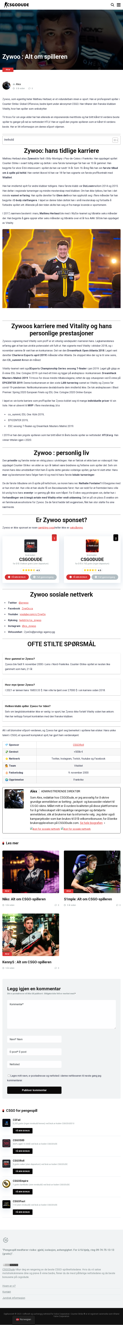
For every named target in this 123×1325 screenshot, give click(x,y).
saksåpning (76, 527)
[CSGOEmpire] (6, 1187)
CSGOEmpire (20, 1180)
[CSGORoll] (30, 551)
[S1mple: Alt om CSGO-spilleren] (92, 872)
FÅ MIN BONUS (18, 577)
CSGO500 (18, 1140)
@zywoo (24, 602)
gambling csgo (46, 527)
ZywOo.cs (27, 608)
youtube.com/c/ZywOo (33, 614)
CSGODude (8, 1269)
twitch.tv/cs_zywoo (30, 620)
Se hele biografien (91, 823)
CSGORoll (78, 744)
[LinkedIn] (76, 829)
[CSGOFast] (6, 1207)
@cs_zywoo (29, 626)
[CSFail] (6, 1126)
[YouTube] (45, 829)
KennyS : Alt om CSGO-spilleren (26, 962)
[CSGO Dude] (16, 4)
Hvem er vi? (9, 1285)
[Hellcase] (92, 551)
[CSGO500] (6, 1146)
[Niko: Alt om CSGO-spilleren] (30, 872)
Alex (18, 84)
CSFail (16, 1119)
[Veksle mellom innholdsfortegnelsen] (113, 140)
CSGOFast (19, 1201)
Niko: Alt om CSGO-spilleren (24, 899)
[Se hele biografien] (105, 823)
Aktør (8, 70)
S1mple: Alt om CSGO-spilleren (88, 899)
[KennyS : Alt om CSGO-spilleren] (30, 935)
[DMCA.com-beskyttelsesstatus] (10, 1265)
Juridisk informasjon (13, 1297)
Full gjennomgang (44, 577)
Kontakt (6, 1291)
